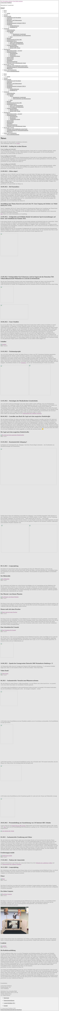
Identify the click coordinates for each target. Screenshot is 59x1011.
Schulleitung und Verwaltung (14, 17)
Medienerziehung (14, 46)
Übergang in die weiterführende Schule (16, 63)
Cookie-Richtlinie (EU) (9, 1003)
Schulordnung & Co (12, 41)
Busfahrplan (13, 54)
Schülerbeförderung (11, 52)
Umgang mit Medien (12, 45)
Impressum (6, 998)
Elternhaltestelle (14, 53)
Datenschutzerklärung (9, 1000)
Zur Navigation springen (7, 1)
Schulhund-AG (13, 27)
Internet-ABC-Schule (15, 48)
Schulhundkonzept (14, 25)
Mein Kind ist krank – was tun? (14, 50)
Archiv (8, 13)
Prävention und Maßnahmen (17, 43)
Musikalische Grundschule (19, 34)
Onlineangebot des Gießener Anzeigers (32, 413)
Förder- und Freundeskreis (10, 70)
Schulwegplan (10, 57)
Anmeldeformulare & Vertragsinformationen (17, 67)
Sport (11, 36)
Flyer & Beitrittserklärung (13, 71)
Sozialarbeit (9, 21)
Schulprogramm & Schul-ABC (14, 39)
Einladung (23, 362)
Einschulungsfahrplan (12, 61)
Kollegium (9, 19)
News (5, 12)
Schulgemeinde (7, 16)
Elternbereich (7, 49)
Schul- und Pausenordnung (16, 42)
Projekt (18, 825)
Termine (6, 14)
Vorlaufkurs (9, 60)
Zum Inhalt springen (18, 1)
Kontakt (6, 1005)
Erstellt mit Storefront (16, 1009)
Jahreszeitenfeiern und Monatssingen (22, 35)
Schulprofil (6, 28)
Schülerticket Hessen (15, 56)
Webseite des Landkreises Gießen (44, 863)
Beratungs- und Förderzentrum (14, 20)
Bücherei (9, 38)
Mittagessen (10, 68)
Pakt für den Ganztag (9, 64)
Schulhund (9, 24)
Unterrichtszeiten (11, 30)
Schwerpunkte (10, 31)
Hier (2, 214)
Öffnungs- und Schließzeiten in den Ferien (17, 65)
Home (5, 10)
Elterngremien (10, 59)
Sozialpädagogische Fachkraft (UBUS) (16, 23)
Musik (11, 32)
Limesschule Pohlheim (6, 2)
